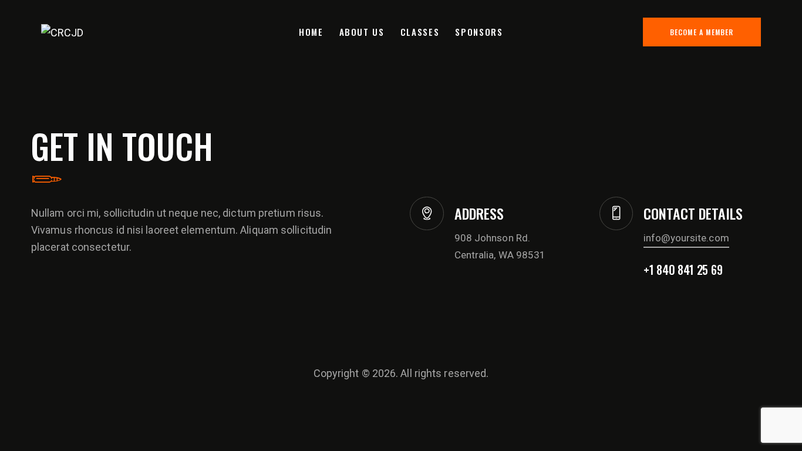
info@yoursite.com (686, 238)
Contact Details (693, 213)
